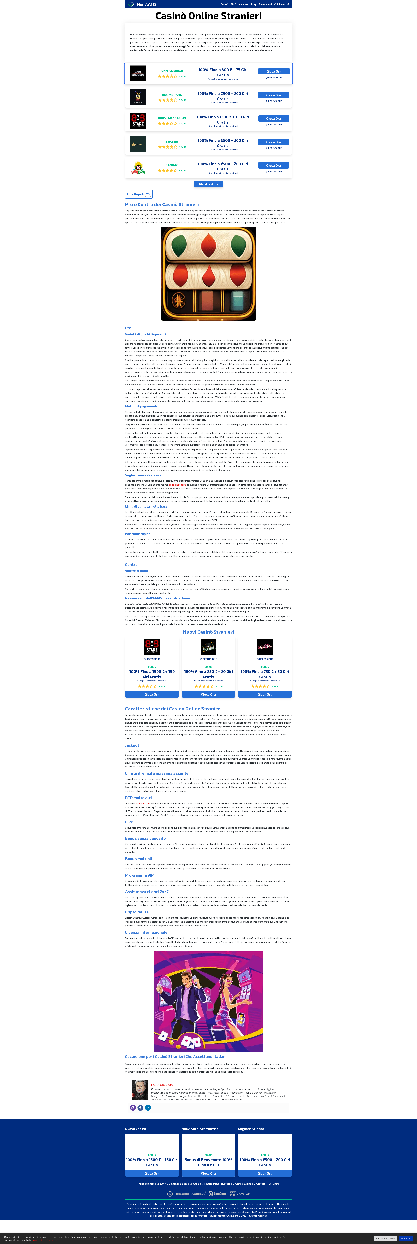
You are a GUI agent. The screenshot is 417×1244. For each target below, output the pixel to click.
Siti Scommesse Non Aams (186, 1183)
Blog (253, 4)
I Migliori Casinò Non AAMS (153, 1183)
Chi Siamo (279, 4)
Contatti (260, 1183)
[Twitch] (133, 1108)
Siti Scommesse (240, 4)
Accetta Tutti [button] (406, 1238)
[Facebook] (140, 1108)
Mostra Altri (208, 184)
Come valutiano (244, 1183)
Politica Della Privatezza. (45, 1240)
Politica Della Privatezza (218, 1183)
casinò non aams (178, 484)
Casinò (224, 4)
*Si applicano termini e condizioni (223, 79)
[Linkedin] (148, 1108)
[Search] (288, 4)
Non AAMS (147, 4)
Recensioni (265, 4)
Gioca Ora (274, 71)
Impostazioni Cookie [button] (385, 1238)
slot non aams (143, 803)
